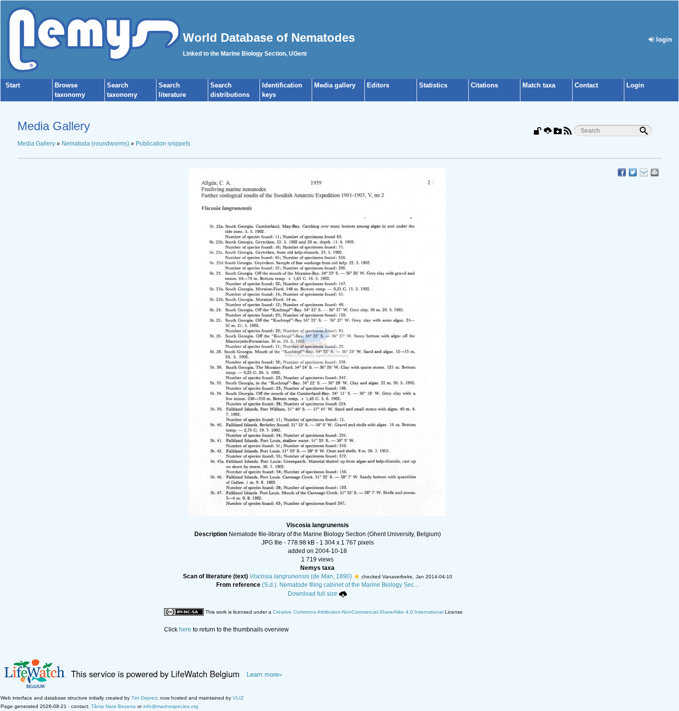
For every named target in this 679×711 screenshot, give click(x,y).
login (663, 39)
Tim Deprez (144, 698)
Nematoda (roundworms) (95, 143)
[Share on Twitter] (633, 172)
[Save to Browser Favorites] (644, 172)
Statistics (433, 85)
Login (635, 85)
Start (12, 85)
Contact (586, 85)
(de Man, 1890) (301, 576)
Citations (484, 85)
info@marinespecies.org (170, 706)
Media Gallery (36, 143)
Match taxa (538, 85)
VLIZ (238, 698)
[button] (356, 576)
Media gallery (334, 85)
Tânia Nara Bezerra (113, 706)
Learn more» (264, 674)
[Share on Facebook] (622, 172)
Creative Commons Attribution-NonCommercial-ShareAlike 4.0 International (358, 612)
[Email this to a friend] (655, 172)
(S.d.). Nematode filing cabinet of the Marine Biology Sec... (340, 584)
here (185, 629)
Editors (378, 85)
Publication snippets (163, 143)
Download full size (313, 593)
